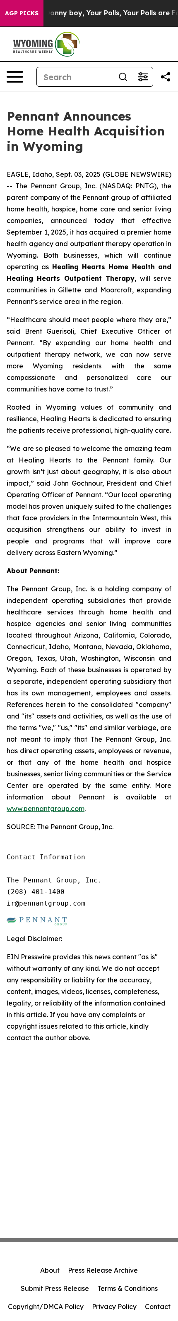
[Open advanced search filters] (143, 76)
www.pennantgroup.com (45, 808)
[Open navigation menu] (15, 77)
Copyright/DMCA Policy (46, 1306)
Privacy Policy (114, 1306)
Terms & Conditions (127, 1288)
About (50, 1270)
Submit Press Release (55, 1288)
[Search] (123, 76)
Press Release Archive (103, 1270)
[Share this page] (165, 77)
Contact (158, 1306)
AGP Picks (21, 13)
